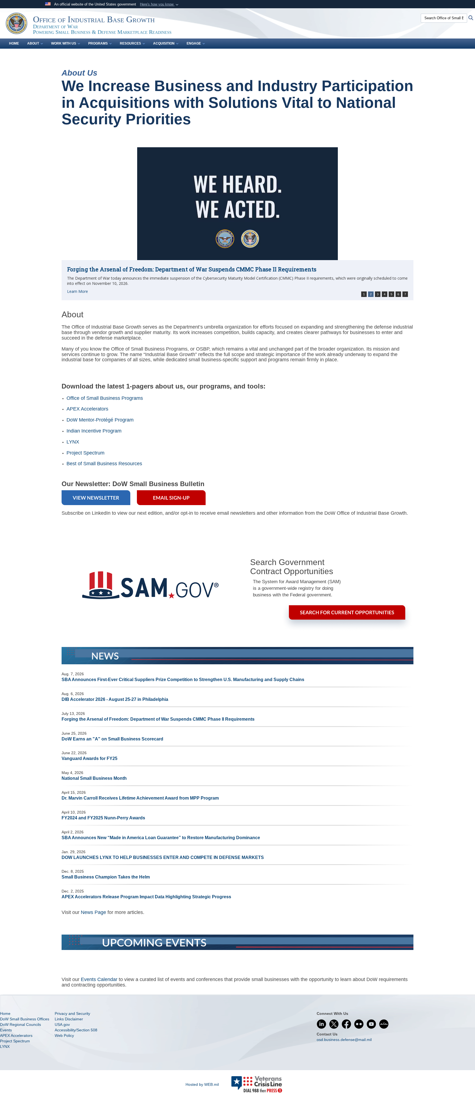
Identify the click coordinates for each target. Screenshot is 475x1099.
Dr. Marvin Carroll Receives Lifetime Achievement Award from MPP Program (140, 798)
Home (14, 43)
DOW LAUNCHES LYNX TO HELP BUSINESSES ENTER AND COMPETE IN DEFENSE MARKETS (163, 857)
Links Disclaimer (69, 1019)
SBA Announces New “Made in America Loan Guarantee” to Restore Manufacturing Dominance (161, 837)
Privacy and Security (72, 1013)
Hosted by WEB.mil (202, 1084)
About (33, 43)
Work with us (63, 43)
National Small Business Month (94, 778)
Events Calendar (99, 979)
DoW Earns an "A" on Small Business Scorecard (112, 739)
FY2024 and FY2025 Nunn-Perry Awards (103, 818)
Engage (194, 43)
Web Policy (64, 1035)
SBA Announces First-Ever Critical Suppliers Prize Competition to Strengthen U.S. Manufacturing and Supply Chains (183, 679)
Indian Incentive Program (94, 431)
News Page (93, 912)
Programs (98, 43)
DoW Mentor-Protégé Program (100, 420)
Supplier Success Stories (100, 263)
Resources (130, 43)
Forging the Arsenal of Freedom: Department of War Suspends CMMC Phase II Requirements (158, 719)
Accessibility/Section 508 (76, 1030)
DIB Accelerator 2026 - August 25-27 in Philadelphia (115, 699)
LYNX (73, 442)
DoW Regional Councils (20, 1024)
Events (6, 1030)
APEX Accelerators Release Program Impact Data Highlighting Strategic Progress (146, 896)
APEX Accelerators (87, 409)
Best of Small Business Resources (104, 463)
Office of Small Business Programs (105, 398)
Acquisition (164, 43)
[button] (159, 4)
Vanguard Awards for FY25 (89, 758)
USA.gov (62, 1024)
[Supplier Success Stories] (237, 200)
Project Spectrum (85, 453)
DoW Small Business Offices (24, 1019)
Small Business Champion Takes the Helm (106, 877)
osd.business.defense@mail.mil (344, 1039)
